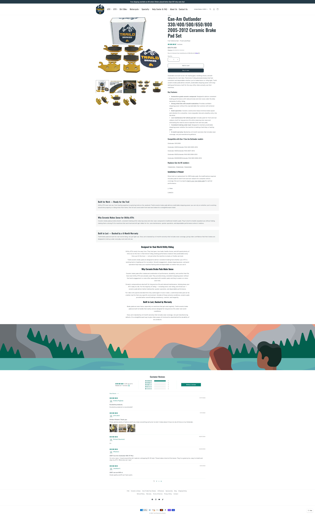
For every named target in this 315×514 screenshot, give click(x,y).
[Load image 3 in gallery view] (129, 86)
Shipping (170, 50)
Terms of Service (158, 494)
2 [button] (156, 481)
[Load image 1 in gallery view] (102, 86)
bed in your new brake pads (196, 181)
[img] (114, 398)
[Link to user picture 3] (131, 428)
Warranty (148, 494)
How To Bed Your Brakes (149, 491)
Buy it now (185, 70)
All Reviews (161, 491)
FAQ (128, 491)
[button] (210, 9)
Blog (175, 491)
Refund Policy (141, 494)
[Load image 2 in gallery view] (116, 86)
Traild (154, 513)
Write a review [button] (191, 384)
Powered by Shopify (161, 513)
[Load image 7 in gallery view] (116, 100)
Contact (176, 494)
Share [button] (171, 188)
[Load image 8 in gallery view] (129, 100)
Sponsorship (169, 491)
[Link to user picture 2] (122, 428)
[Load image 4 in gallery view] (143, 86)
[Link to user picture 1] (113, 428)
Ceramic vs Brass (136, 491)
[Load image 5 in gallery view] (157, 86)
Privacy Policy (168, 494)
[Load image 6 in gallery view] (102, 100)
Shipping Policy (182, 491)
